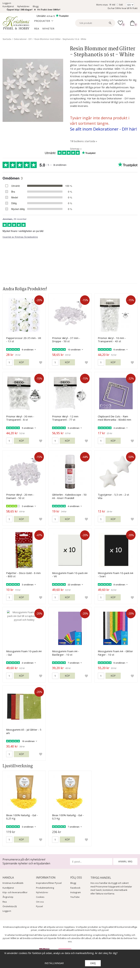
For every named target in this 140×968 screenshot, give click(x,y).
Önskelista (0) (10, 906)
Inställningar (54, 963)
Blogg (35, 6)
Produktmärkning (45, 887)
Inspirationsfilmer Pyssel (49, 882)
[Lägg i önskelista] (40, 362)
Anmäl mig (125, 861)
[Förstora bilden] (33, 90)
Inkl (113, 4)
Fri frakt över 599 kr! (48, 9)
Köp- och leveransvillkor (15, 892)
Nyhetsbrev (23, 6)
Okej (93, 963)
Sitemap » (76, 148)
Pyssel (39, 906)
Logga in (7, 3)
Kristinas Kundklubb (13, 882)
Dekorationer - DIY (23, 39)
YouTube (75, 896)
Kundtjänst (8, 6)
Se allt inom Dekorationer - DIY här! (103, 129)
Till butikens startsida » (83, 141)
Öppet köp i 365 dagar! (19, 9)
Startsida (7, 39)
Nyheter (48, 28)
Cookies (40, 896)
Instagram (75, 892)
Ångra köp (8, 896)
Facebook (75, 887)
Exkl (121, 4)
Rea (36, 28)
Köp (21, 362)
